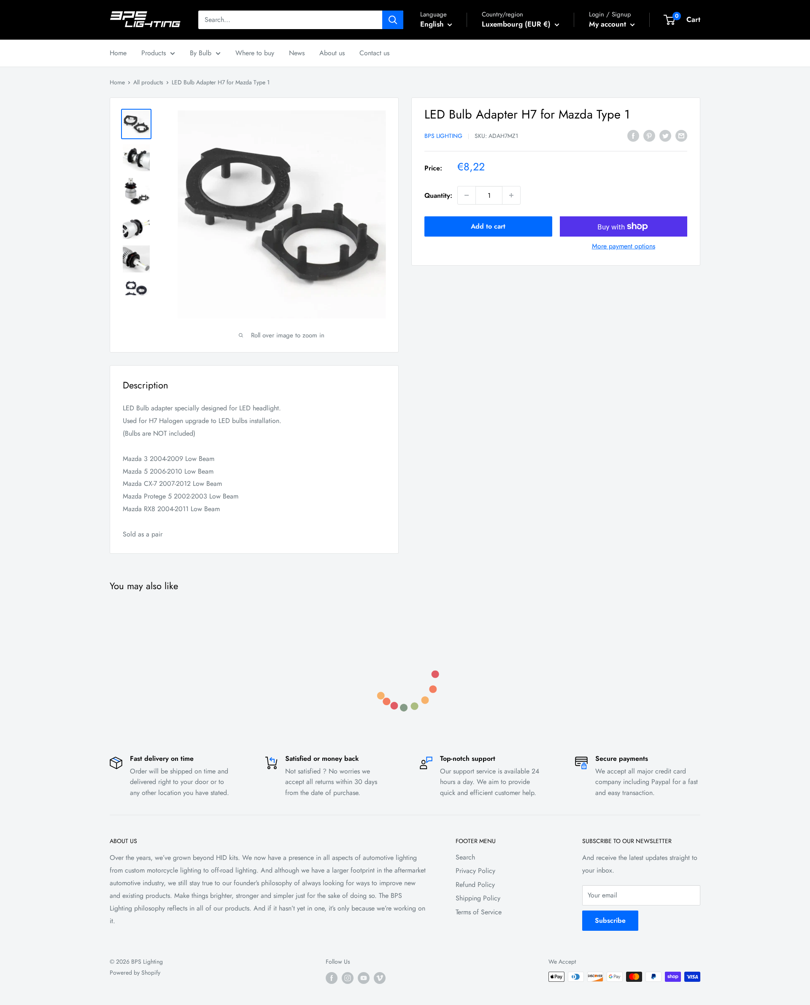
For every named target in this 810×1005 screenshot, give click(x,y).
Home (118, 53)
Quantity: (438, 195)
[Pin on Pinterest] (649, 135)
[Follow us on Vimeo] (380, 978)
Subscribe (610, 920)
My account (608, 24)
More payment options (623, 246)
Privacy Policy (475, 871)
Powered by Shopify (135, 972)
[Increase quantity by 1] (511, 195)
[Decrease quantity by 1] (466, 195)
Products (153, 53)
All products (148, 82)
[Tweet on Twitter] (665, 135)
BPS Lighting (443, 136)
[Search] (392, 20)
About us (332, 53)
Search (465, 857)
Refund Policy (475, 884)
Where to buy (254, 53)
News (297, 53)
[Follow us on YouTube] (364, 978)
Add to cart (488, 226)
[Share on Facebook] (633, 135)
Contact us (374, 53)
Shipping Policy (478, 898)
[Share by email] (681, 135)
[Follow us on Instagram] (348, 978)
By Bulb (200, 53)
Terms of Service (479, 912)
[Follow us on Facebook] (332, 978)
